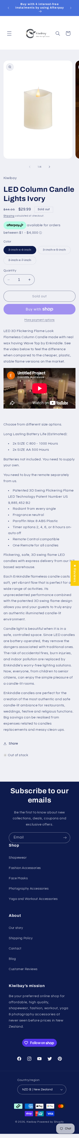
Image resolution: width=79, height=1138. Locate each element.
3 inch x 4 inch (22, 251)
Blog (12, 958)
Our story (16, 928)
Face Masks (18, 878)
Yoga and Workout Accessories (33, 899)
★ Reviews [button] (75, 573)
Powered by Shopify (50, 1122)
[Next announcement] (70, 8)
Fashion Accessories (25, 868)
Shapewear (18, 857)
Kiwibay (32, 1122)
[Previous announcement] (8, 8)
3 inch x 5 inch (57, 251)
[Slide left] (29, 167)
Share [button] (13, 743)
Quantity (10, 270)
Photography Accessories (29, 888)
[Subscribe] (65, 837)
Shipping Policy (20, 938)
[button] (9, 33)
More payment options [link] (39, 320)
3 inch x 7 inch (22, 261)
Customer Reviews (23, 969)
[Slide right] (49, 167)
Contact (15, 948)
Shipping (9, 216)
